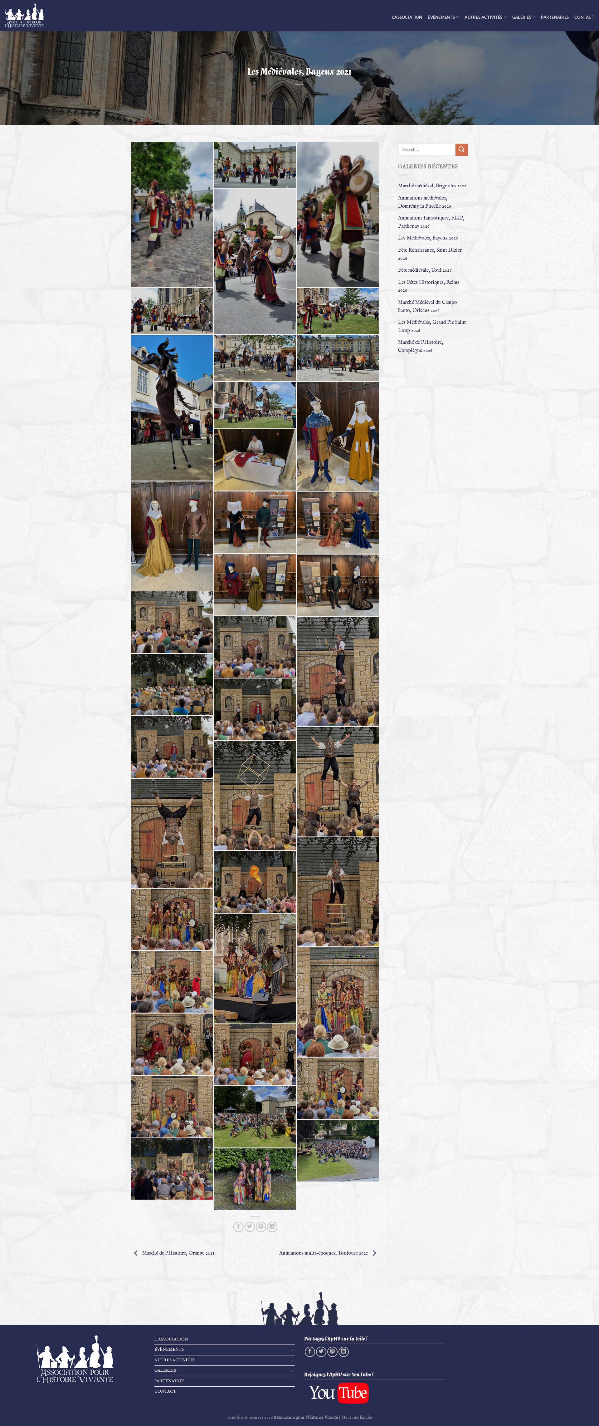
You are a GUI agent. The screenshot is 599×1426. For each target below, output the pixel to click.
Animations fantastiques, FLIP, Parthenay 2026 (431, 222)
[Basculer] (292, 1350)
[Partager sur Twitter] (250, 1227)
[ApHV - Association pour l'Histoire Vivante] (28, 15)
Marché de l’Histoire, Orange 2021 (177, 1253)
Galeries (521, 17)
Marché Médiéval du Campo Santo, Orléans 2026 (427, 306)
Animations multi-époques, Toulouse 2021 (324, 1253)
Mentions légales (357, 1417)
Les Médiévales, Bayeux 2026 (428, 238)
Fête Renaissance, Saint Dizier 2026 (430, 254)
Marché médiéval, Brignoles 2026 (432, 186)
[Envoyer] (461, 150)
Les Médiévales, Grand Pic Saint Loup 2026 (432, 326)
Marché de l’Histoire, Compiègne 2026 (420, 346)
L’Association (407, 17)
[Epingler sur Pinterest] (261, 1227)
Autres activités (483, 17)
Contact (584, 17)
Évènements (441, 17)
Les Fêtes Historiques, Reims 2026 (428, 286)
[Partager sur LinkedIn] (272, 1227)
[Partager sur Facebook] (238, 1227)
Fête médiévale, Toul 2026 (425, 270)
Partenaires (555, 17)
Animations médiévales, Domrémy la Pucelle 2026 (424, 202)
